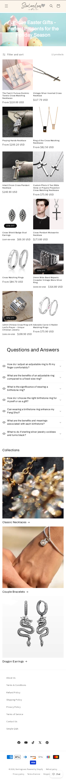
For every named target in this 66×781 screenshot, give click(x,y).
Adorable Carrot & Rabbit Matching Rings (45, 326)
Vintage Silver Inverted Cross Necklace (47, 94)
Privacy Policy (13, 707)
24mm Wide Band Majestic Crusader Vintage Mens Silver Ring (47, 280)
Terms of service (33, 774)
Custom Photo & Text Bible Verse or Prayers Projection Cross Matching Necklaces (46, 187)
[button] (6, 5)
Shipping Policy (14, 699)
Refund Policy (13, 692)
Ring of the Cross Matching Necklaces (46, 141)
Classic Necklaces (14, 522)
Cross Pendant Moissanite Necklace (46, 233)
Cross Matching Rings (13, 277)
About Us (11, 677)
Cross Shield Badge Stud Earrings (14, 233)
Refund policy (51, 769)
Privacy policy (18, 774)
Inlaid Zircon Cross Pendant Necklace (15, 186)
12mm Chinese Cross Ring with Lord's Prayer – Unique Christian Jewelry (17, 327)
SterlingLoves (20, 769)
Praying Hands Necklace (14, 140)
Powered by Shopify (35, 769)
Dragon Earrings (13, 661)
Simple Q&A (12, 728)
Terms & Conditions (16, 685)
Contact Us (11, 721)
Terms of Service (14, 714)
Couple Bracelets (13, 591)
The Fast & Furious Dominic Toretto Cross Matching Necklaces (15, 95)
